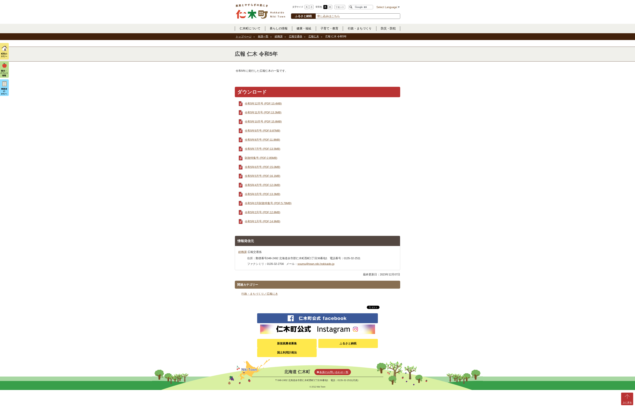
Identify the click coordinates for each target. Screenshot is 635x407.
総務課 (279, 36)
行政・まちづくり (360, 28)
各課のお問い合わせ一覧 (333, 372)
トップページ (244, 36)
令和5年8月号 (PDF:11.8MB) (262, 139)
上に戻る (627, 402)
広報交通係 (295, 36)
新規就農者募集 (287, 343)
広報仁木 (313, 36)
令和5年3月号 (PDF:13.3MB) (262, 194)
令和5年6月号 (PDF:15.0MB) (262, 167)
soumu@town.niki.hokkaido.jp (315, 263)
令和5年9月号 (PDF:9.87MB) (262, 130)
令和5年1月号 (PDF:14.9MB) (262, 221)
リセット (340, 7)
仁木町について (250, 28)
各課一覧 (263, 36)
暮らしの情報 (279, 28)
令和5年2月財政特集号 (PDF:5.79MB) (268, 203)
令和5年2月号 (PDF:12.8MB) (262, 212)
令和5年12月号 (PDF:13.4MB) (263, 103)
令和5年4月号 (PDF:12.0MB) (262, 185)
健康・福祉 (303, 28)
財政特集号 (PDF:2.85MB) (261, 158)
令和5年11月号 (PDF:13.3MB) (263, 112)
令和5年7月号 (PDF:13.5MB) (262, 148)
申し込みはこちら (328, 16)
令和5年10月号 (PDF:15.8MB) (263, 121)
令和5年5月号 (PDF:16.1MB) (262, 176)
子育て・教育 (329, 28)
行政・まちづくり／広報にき (259, 293)
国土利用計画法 (287, 352)
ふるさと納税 (348, 343)
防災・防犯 (388, 28)
